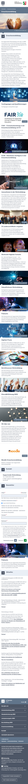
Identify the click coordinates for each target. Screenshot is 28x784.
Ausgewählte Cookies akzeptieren (11, 776)
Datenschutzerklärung (12, 741)
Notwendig (6, 758)
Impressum (3, 741)
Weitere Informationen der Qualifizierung (11, 657)
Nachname (3, 521)
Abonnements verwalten (8, 540)
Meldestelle (21, 741)
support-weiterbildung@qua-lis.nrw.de (12, 479)
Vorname (3, 515)
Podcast (3, 606)
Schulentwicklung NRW (8, 710)
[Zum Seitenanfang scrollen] (25, 781)
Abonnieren (20, 540)
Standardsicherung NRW (8, 714)
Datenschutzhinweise (13, 535)
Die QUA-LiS (4, 706)
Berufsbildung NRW (6, 722)
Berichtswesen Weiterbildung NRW (10, 590)
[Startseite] (20, 3)
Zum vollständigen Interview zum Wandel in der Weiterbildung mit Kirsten (13, 621)
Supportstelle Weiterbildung (9, 503)
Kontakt (3, 730)
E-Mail (2, 492)
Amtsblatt (7, 735)
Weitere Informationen (7, 754)
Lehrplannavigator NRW (8, 718)
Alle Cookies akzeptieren (9, 780)
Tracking (5, 766)
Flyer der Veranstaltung (7, 659)
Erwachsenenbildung (7, 726)
